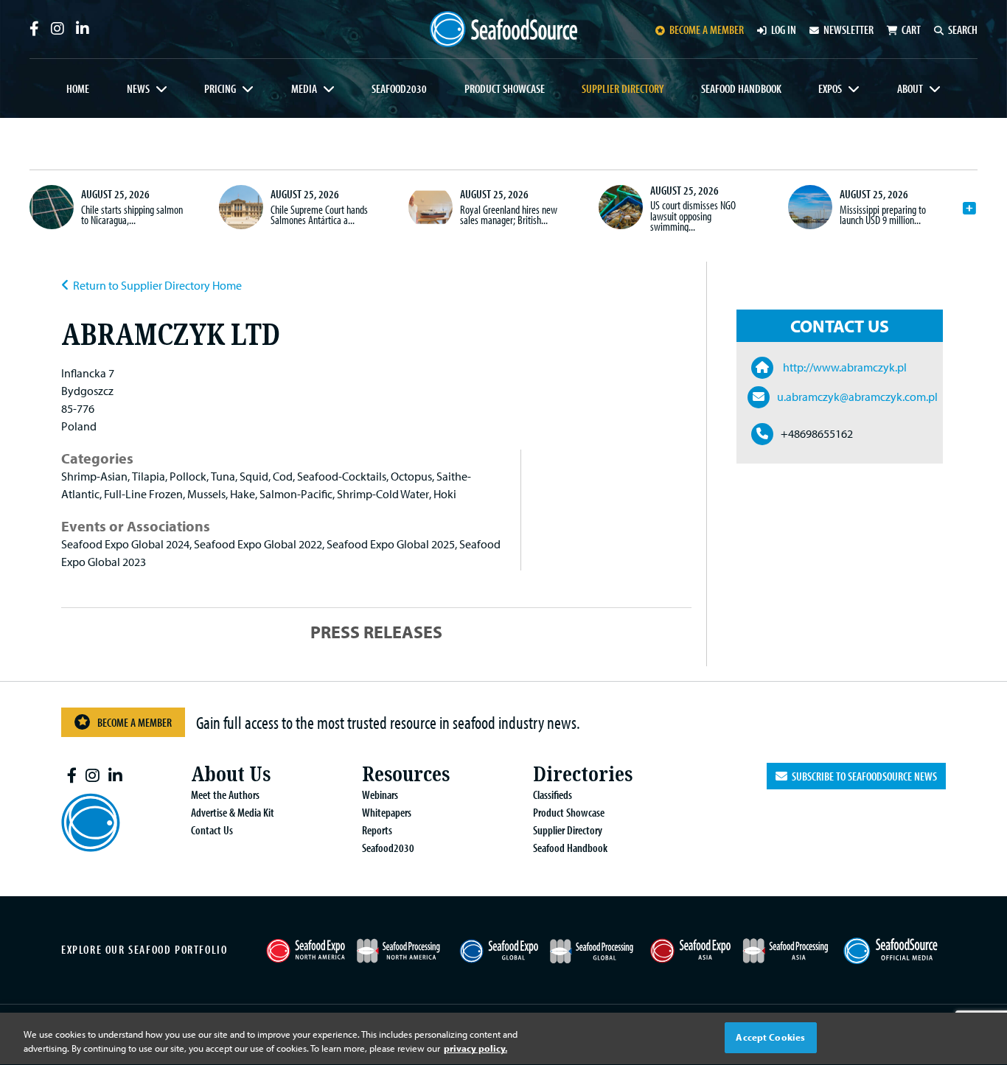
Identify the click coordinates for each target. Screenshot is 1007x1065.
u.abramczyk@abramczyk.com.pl (857, 396)
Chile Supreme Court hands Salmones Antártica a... (319, 214)
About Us (231, 774)
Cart (911, 29)
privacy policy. (475, 1049)
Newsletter (848, 29)
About (910, 88)
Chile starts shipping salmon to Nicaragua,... (132, 214)
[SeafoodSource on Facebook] (34, 28)
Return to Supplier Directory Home (157, 285)
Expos (830, 88)
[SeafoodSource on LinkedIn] (82, 28)
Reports (377, 830)
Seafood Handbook (741, 88)
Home (77, 88)
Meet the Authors (225, 794)
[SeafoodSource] (503, 29)
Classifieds (552, 794)
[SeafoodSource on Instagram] (57, 28)
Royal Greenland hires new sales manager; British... (508, 214)
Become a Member (134, 722)
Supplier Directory (622, 88)
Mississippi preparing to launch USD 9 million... (883, 214)
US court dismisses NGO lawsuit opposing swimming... (693, 216)
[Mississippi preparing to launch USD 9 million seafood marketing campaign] (810, 207)
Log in (783, 29)
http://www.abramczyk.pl (844, 367)
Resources (406, 774)
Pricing (220, 88)
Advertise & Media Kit (232, 812)
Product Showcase (504, 88)
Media (304, 88)
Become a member (706, 29)
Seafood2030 (399, 88)
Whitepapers (386, 812)
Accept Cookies (770, 1037)
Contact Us (212, 830)
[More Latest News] (969, 208)
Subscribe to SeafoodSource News (862, 776)
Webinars (380, 794)
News (138, 88)
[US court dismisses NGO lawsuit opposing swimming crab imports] (621, 207)
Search (963, 29)
